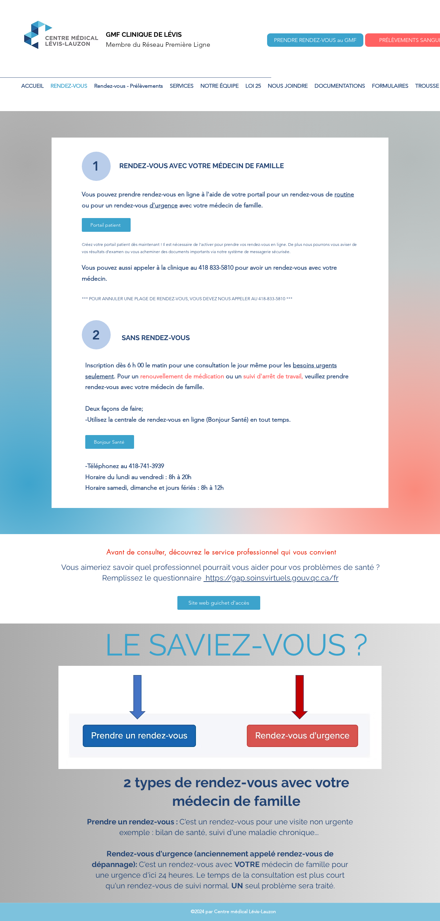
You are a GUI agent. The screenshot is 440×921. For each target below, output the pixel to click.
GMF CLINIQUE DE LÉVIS (144, 34)
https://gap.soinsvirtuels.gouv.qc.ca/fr (271, 577)
